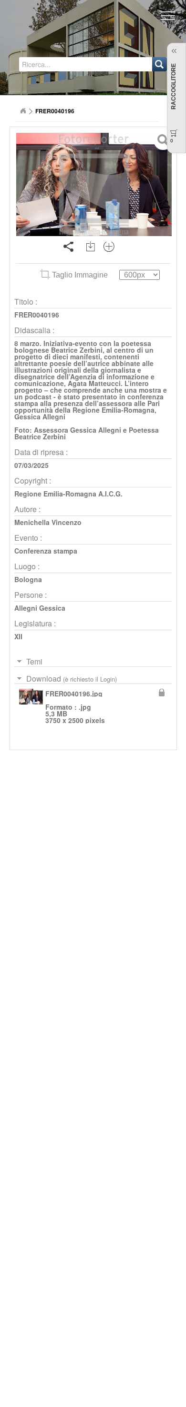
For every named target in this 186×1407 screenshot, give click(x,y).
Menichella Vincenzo (48, 522)
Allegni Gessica (39, 608)
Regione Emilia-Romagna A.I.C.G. (68, 493)
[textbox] (60, 64)
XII (18, 636)
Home (23, 111)
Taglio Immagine (80, 275)
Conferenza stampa (45, 550)
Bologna (28, 579)
